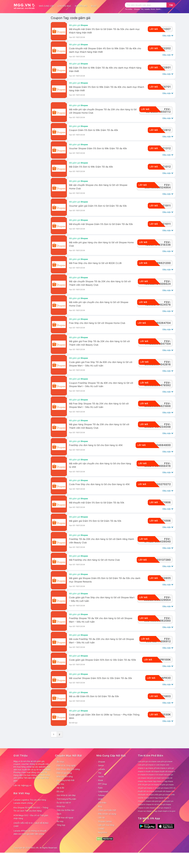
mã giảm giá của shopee (150, 785)
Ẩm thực (60, 762)
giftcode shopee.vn (160, 768)
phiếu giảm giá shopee (162, 795)
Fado (100, 788)
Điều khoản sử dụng (107, 814)
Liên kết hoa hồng (106, 825)
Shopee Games (105, 821)
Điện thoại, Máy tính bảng (68, 769)
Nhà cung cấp (46, 6)
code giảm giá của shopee (147, 761)
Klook (153, 9)
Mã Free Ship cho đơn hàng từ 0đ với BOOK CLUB (95, 263)
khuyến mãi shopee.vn (167, 771)
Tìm (171, 5)
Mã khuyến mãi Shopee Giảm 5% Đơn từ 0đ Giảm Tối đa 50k (101, 224)
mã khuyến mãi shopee (163, 791)
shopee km (142, 804)
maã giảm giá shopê (154, 778)
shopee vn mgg (151, 811)
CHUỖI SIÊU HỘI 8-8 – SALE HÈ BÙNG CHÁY (31, 824)
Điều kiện (167, 35)
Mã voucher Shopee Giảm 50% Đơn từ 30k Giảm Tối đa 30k (100, 678)
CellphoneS (103, 791)
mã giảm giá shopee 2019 (164, 788)
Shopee (137, 9)
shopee (166, 798)
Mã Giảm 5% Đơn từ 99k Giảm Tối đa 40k (91, 166)
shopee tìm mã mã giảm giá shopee (158, 804)
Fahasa (101, 795)
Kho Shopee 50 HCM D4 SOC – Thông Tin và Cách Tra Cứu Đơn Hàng (31, 809)
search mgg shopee (156, 798)
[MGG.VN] (25, 6)
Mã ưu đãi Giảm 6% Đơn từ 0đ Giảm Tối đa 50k (94, 696)
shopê (160, 811)
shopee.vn (141, 801)
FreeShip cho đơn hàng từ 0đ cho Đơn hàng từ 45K (96, 445)
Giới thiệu (102, 802)
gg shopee (149, 768)
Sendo (158, 9)
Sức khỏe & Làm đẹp (66, 795)
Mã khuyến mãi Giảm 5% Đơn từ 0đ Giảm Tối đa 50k (96, 502)
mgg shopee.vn (158, 781)
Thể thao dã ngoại (65, 817)
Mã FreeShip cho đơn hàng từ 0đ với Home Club (94, 560)
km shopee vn (151, 775)
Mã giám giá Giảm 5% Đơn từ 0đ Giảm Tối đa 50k (95, 521)
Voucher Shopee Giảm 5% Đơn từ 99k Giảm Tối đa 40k (98, 148)
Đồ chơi (60, 791)
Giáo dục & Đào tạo (65, 810)
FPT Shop (102, 784)
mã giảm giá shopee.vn (146, 788)
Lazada (147, 9)
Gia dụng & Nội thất (65, 780)
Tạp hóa (60, 784)
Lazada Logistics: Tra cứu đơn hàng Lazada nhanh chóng (30, 801)
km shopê (159, 775)
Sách (59, 814)
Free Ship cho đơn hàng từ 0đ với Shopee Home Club (97, 323)
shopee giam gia (167, 801)
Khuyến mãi (81, 6)
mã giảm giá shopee (167, 785)
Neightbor (102, 832)
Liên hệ (101, 817)
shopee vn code (143, 808)
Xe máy (60, 821)
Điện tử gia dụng (64, 773)
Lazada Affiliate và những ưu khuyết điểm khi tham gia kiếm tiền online (30, 832)
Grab (100, 799)
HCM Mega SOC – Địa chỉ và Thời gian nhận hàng (31, 817)
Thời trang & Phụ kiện (66, 799)
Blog (94, 6)
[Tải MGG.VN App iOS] (166, 826)
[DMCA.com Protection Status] (104, 838)
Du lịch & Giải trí (64, 802)
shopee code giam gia (153, 801)
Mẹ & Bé (60, 788)
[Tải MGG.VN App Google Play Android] (147, 826)
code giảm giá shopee (164, 761)
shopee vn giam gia (156, 808)
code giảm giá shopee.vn (147, 765)
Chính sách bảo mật (107, 810)
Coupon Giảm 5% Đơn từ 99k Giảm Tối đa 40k (93, 130)
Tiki (142, 9)
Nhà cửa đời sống (65, 776)
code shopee (160, 765)
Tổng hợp (61, 825)
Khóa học (61, 806)
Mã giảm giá (78, 25)
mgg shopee (148, 781)
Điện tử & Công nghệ (66, 765)
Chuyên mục (64, 6)
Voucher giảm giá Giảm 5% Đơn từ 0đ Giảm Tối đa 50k (98, 206)
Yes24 (101, 776)
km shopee (142, 775)
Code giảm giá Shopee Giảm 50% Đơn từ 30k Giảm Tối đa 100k (102, 660)
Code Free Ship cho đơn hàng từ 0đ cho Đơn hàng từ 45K (99, 484)
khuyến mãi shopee (152, 771)
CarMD (101, 828)
